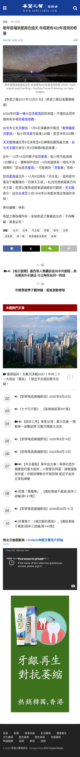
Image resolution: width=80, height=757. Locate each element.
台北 (6, 128)
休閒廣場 (56, 737)
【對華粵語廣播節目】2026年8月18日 (44, 439)
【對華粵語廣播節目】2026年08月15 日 (45, 508)
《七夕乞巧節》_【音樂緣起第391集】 (44, 409)
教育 (32, 741)
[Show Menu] (5, 8)
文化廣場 (8, 737)
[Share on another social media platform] (68, 248)
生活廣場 (46, 733)
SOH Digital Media (53, 748)
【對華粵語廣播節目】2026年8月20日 (44, 396)
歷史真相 (40, 737)
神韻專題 (8, 741)
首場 (53, 236)
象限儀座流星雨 (38, 236)
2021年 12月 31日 (13, 40)
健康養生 (62, 733)
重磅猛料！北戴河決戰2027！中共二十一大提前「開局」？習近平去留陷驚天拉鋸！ (31, 379)
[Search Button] (75, 8)
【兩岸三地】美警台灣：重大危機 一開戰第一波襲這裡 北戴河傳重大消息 (45, 424)
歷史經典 (24, 737)
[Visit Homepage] (40, 8)
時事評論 (30, 733)
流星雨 (36, 113)
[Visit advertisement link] (40, 654)
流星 (29, 133)
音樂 (21, 741)
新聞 (16, 733)
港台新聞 (15, 21)
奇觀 (31, 119)
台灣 (21, 193)
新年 (56, 230)
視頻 (43, 741)
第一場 (20, 113)
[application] (40, 569)
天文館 (20, 128)
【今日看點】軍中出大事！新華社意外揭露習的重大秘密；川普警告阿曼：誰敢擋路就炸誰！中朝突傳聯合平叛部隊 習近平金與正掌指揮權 (46, 471)
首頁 (5, 21)
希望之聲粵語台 (19, 748)
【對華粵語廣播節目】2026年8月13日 (44, 451)
